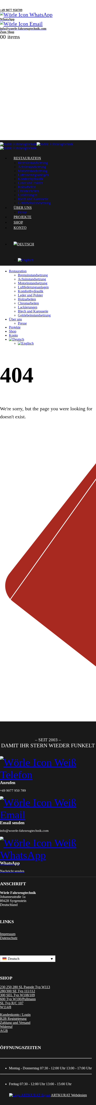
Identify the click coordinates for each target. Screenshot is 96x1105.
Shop (12, 331)
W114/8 (5, 1007)
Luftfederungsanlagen (33, 175)
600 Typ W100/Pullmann (18, 999)
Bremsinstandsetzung (33, 163)
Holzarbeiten (27, 187)
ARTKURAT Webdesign (69, 1095)
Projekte (15, 327)
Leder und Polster (30, 183)
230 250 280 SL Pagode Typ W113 (25, 987)
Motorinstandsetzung (32, 171)
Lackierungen (27, 307)
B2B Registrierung (13, 1019)
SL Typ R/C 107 (11, 1003)
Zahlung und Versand (15, 1023)
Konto (20, 228)
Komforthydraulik (30, 179)
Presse (22, 323)
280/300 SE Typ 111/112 (17, 991)
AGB (4, 1031)
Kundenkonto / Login (15, 1015)
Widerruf (6, 1027)
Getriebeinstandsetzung (34, 315)
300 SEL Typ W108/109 (17, 995)
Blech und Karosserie (33, 311)
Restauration (27, 158)
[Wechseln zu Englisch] (57, 260)
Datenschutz (8, 938)
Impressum (7, 934)
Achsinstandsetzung (32, 167)
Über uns (15, 319)
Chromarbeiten (28, 191)
